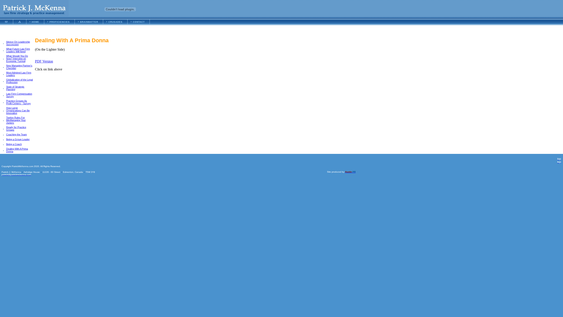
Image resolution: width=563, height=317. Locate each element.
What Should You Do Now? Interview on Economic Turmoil (17, 59)
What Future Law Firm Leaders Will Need (18, 50)
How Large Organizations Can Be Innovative (18, 110)
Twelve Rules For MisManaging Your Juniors (16, 120)
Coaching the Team (16, 134)
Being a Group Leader (18, 139)
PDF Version (44, 61)
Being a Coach (14, 144)
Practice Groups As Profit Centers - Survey (18, 102)
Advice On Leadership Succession (18, 43)
